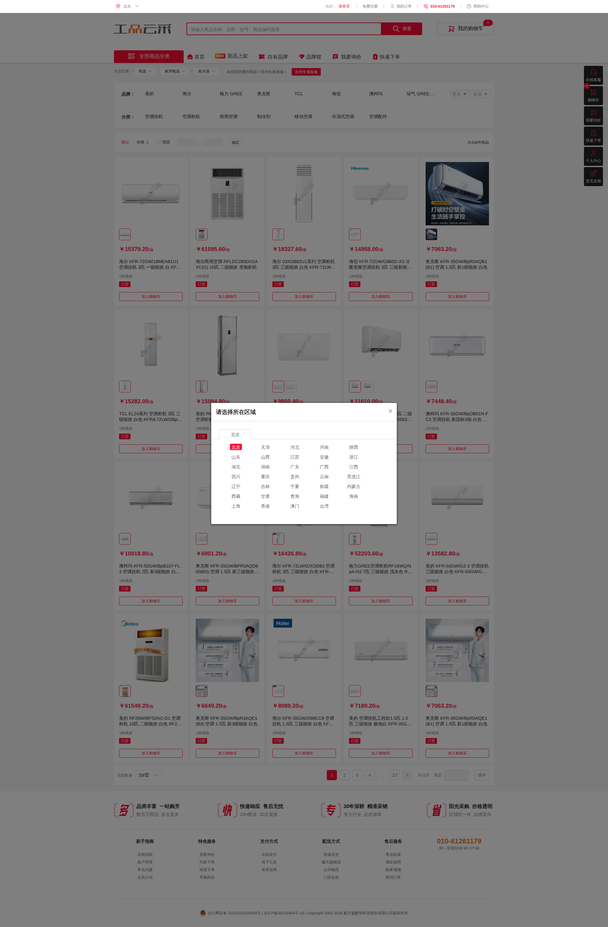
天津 (265, 447)
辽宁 (235, 486)
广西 (324, 466)
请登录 (344, 6)
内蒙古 (353, 486)
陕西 (353, 447)
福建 (324, 496)
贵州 (294, 476)
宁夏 (294, 486)
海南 (353, 496)
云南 (324, 476)
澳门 (294, 506)
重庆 (265, 476)
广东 (294, 466)
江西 (353, 466)
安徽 (324, 457)
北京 (235, 447)
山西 (265, 457)
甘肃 (265, 496)
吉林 (265, 486)
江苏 (294, 457)
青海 (294, 496)
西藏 (235, 496)
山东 (235, 457)
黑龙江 (353, 476)
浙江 (353, 457)
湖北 (235, 466)
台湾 (324, 506)
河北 (294, 447)
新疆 (324, 486)
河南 (324, 447)
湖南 (265, 466)
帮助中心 (481, 6)
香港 (265, 506)
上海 (235, 506)
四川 (235, 476)
